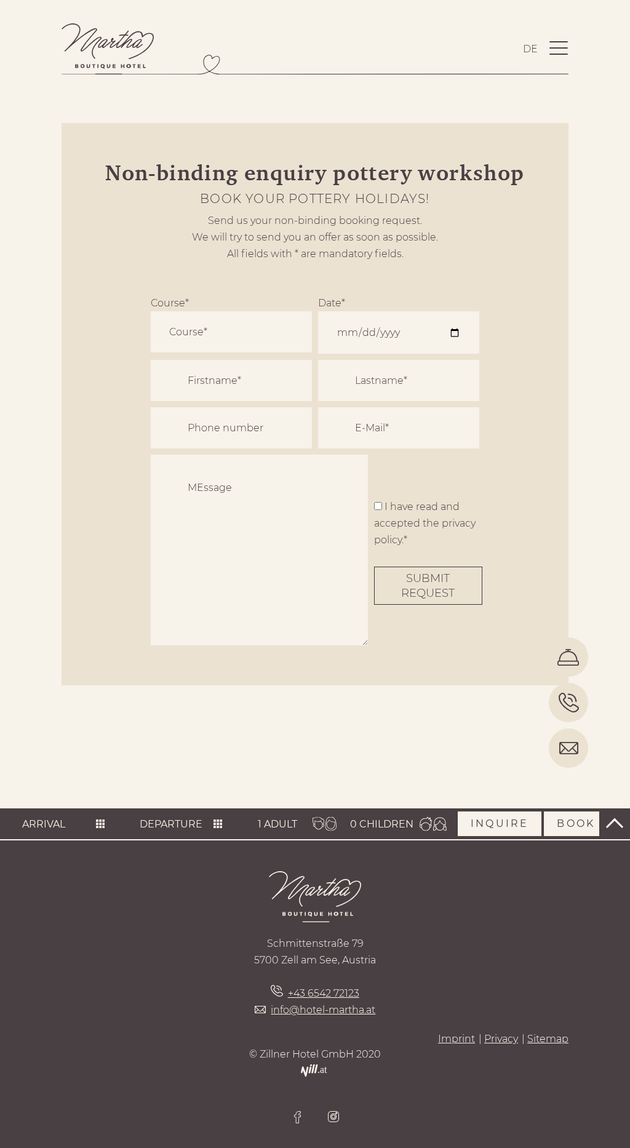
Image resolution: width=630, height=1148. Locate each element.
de (530, 49)
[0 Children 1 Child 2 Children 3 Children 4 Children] (381, 824)
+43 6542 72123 (323, 993)
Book (576, 823)
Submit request (428, 586)
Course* (170, 303)
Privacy (501, 1039)
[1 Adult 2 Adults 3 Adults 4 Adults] (282, 824)
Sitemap (547, 1039)
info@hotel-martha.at (323, 1010)
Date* (331, 303)
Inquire (499, 823)
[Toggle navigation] (558, 49)
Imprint (456, 1039)
